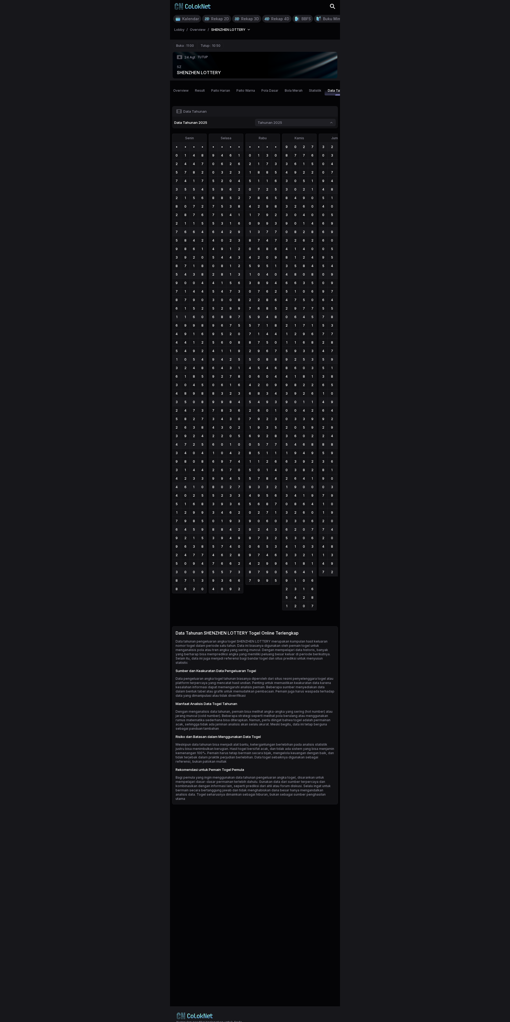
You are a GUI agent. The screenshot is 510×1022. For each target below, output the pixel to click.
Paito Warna (245, 90)
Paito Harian (220, 90)
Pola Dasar (269, 90)
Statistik (315, 90)
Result (200, 90)
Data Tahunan (338, 90)
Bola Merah (294, 90)
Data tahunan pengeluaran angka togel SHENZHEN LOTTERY (223, 641)
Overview (181, 90)
